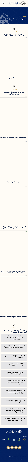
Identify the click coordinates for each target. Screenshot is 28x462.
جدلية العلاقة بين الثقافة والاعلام (12, 182)
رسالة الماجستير (12, 78)
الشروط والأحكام (22, 460)
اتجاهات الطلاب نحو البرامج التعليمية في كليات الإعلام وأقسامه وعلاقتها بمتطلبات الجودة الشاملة (13, 272)
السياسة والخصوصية (7, 460)
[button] (3, 3)
